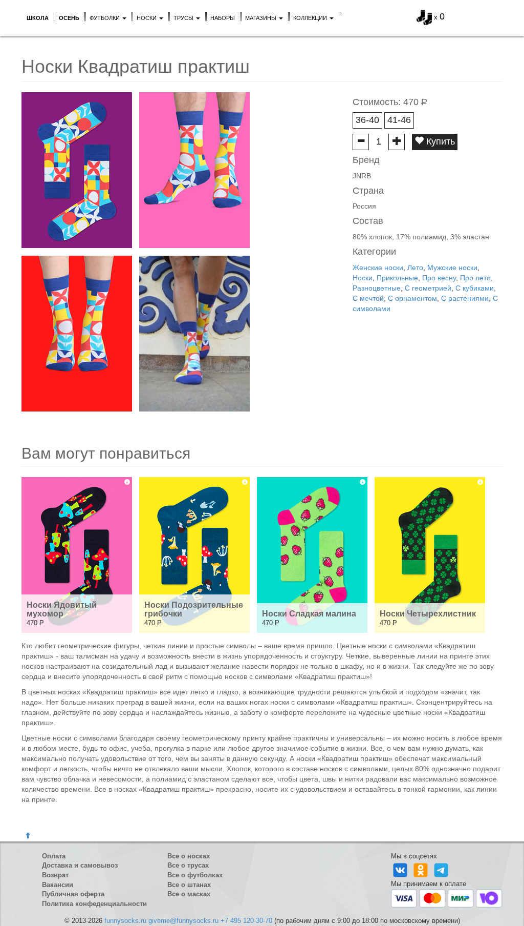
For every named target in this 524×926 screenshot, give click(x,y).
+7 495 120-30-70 (246, 920)
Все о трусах (188, 865)
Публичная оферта (73, 894)
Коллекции (311, 18)
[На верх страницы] (27, 835)
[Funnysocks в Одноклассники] (421, 870)
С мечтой (368, 298)
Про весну (439, 278)
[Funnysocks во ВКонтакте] (401, 870)
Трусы (184, 18)
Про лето (475, 278)
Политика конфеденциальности (94, 904)
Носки (147, 18)
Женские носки (378, 267)
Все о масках (188, 894)
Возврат (55, 875)
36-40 (367, 120)
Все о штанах (189, 885)
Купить (439, 141)
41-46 (399, 120)
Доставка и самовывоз (80, 865)
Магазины (261, 18)
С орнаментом (412, 298)
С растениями (465, 298)
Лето (415, 267)
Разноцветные (377, 288)
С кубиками (474, 288)
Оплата (54, 856)
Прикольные (397, 278)
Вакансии (57, 885)
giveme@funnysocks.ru (183, 920)
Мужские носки (452, 267)
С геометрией (428, 288)
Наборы (222, 18)
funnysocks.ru (125, 920)
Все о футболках (195, 875)
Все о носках (188, 856)
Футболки (105, 18)
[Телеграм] (441, 870)
